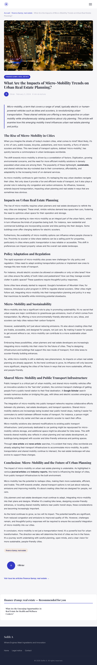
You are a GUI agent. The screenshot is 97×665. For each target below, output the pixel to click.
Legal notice (17, 650)
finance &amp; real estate (22, 13)
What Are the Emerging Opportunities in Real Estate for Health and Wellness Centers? (23, 611)
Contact (28, 650)
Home (6, 650)
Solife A (8, 637)
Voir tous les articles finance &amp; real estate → (26, 578)
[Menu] (90, 4)
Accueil (7, 13)
